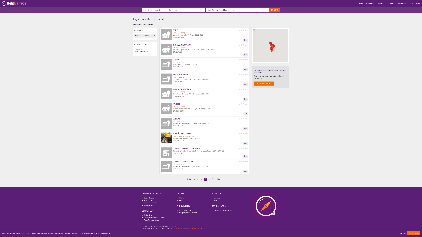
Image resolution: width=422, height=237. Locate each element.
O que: (145, 10)
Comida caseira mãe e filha (186, 148)
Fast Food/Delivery (142, 36)
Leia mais (402, 233)
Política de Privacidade (194, 228)
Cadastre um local (264, 83)
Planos (181, 198)
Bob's (175, 30)
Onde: (209, 10)
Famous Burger (180, 74)
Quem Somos (149, 198)
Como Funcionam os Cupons (154, 218)
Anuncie (380, 3)
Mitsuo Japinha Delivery (185, 162)
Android (217, 198)
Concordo (414, 233)
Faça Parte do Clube (151, 220)
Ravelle (176, 104)
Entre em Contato (150, 203)
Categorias (370, 3)
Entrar (418, 3)
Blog (411, 3)
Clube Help (390, 3)
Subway (176, 60)
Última (218, 179)
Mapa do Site (149, 205)
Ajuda (181, 200)
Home (361, 3)
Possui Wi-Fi (139, 49)
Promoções (402, 3)
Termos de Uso (175, 228)
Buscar (274, 10)
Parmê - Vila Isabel (182, 133)
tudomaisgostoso (182, 45)
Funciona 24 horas (141, 51)
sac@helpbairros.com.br (188, 213)
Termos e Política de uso (223, 210)
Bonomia (177, 119)
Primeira (191, 179)
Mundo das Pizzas (182, 89)
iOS (215, 200)
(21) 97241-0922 (185, 210)
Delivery (138, 54)
